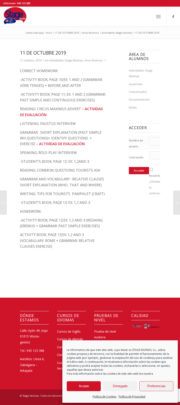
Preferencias (156, 386)
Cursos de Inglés (69, 331)
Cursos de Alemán (70, 339)
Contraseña (136, 157)
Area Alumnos (93, 60)
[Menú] (158, 16)
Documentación (139, 99)
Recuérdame (157, 176)
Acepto (84, 386)
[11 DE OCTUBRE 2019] (3, 203)
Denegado (120, 386)
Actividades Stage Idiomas (66, 60)
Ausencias (136, 84)
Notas (133, 107)
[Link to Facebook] (173, 16)
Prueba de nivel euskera (105, 334)
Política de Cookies (104, 396)
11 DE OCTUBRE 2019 (43, 53)
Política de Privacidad (132, 396)
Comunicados (138, 92)
